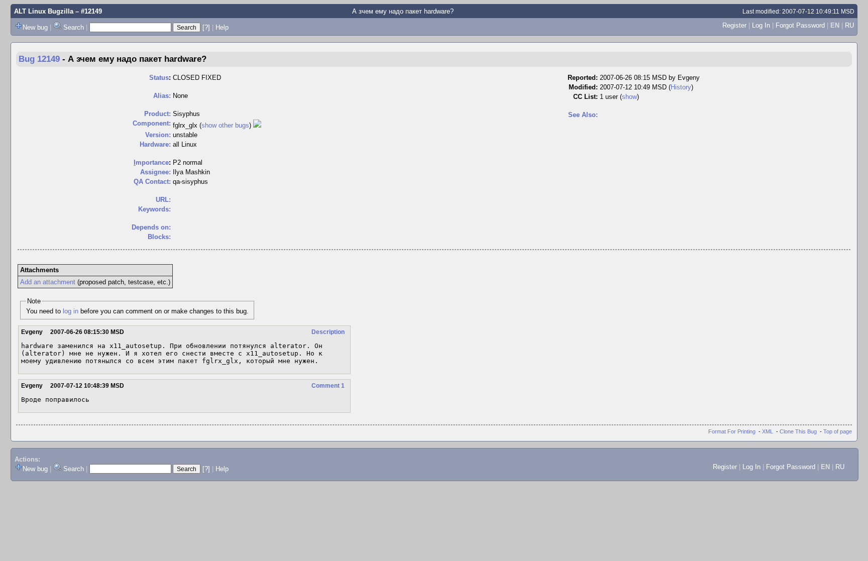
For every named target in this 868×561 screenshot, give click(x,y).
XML (767, 431)
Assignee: (155, 172)
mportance (151, 162)
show (629, 96)
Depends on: (151, 227)
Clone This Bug (798, 431)
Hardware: (155, 144)
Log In (761, 25)
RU (849, 25)
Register (734, 25)
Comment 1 (328, 385)
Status (159, 77)
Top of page (837, 431)
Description (328, 331)
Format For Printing (731, 431)
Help (222, 27)
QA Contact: (152, 181)
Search (73, 27)
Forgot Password (800, 25)
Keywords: (154, 209)
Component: (152, 123)
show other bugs (225, 125)
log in (70, 311)
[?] (206, 27)
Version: (158, 135)
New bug (35, 27)
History (681, 87)
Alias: (162, 95)
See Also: (583, 115)
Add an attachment (47, 282)
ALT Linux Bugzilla (43, 11)
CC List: (585, 96)
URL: (163, 199)
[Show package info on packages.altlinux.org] (257, 125)
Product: (157, 114)
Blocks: (159, 237)
